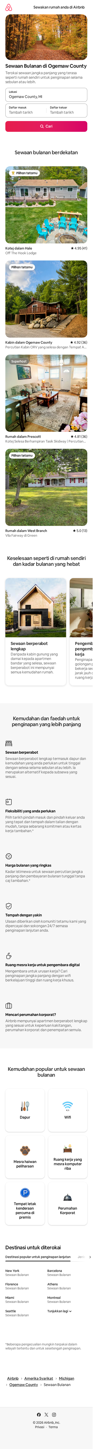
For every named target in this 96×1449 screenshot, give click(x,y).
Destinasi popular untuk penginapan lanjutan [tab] (38, 1257)
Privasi (39, 1427)
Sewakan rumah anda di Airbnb (59, 7)
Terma (53, 1427)
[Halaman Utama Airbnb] (8, 7)
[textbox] (26, 112)
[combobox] (46, 97)
